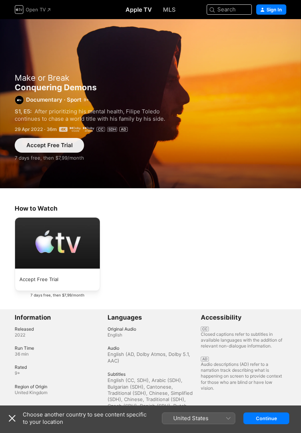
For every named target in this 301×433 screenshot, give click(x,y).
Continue (266, 418)
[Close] (12, 418)
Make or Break (42, 78)
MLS (169, 9)
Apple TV (139, 9)
